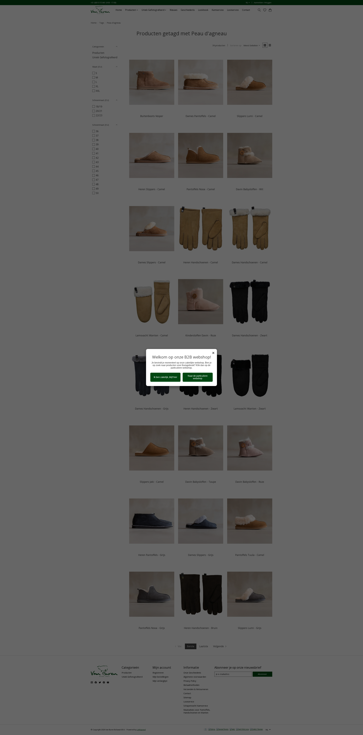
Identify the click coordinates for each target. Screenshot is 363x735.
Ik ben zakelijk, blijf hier (165, 377)
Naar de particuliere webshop (198, 377)
